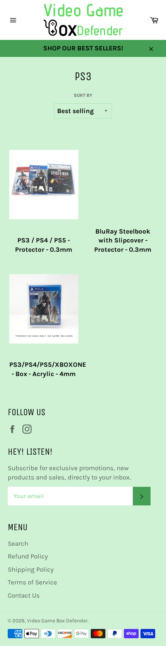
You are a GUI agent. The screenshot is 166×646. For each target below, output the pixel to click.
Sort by (83, 95)
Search (18, 543)
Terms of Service (32, 582)
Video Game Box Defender (57, 621)
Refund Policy (28, 556)
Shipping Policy (31, 569)
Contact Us (24, 595)
